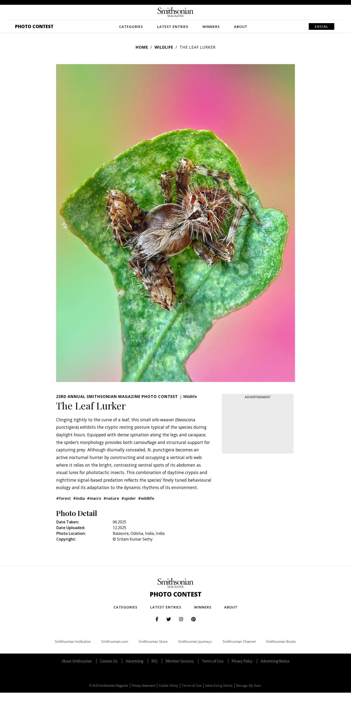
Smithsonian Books (281, 641)
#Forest (63, 498)
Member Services (180, 661)
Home (142, 47)
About (240, 26)
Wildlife (163, 47)
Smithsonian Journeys (195, 641)
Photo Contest (34, 26)
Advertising (134, 661)
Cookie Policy (168, 686)
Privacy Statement (143, 686)
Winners (211, 26)
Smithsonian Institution (73, 641)
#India (79, 498)
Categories (131, 26)
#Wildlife (146, 498)
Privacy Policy (242, 661)
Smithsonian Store (153, 641)
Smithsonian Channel (239, 641)
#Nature (111, 498)
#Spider (128, 498)
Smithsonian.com (114, 641)
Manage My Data (248, 686)
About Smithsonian (77, 661)
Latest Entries (172, 26)
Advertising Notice (275, 661)
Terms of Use (212, 661)
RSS (154, 661)
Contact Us (108, 661)
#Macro (94, 498)
